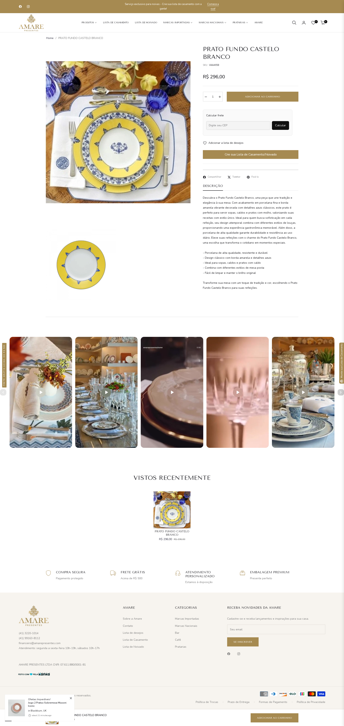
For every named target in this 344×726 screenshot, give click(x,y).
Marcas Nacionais (186, 626)
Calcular (280, 125)
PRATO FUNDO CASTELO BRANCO (172, 533)
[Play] (41, 392)
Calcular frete (215, 115)
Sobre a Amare (132, 619)
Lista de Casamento (135, 640)
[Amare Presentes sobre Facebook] (229, 653)
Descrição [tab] (213, 186)
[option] (118, 132)
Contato (128, 626)
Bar (177, 633)
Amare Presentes (41, 695)
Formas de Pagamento (273, 702)
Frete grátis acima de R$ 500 (4, 365)
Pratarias (180, 647)
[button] (294, 22)
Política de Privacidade (311, 702)
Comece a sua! (213, 6)
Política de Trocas (207, 702)
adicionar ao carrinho (274, 717)
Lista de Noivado (133, 647)
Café (178, 640)
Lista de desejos (133, 633)
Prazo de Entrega (238, 702)
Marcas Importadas (187, 619)
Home (50, 38)
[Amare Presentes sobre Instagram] (239, 653)
